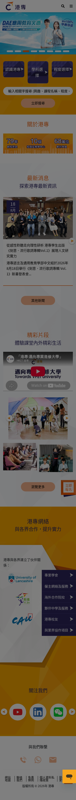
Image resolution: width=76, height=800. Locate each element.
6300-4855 (39, 474)
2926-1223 (31, 479)
